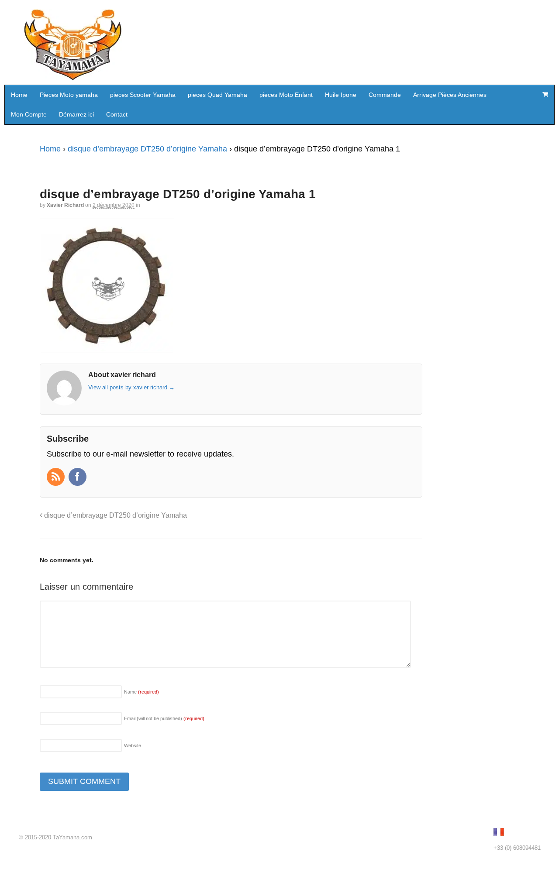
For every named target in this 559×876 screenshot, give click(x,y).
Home (19, 94)
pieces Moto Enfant (286, 94)
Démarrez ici (76, 114)
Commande (385, 94)
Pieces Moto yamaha (69, 94)
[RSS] (56, 477)
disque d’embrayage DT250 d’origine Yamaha (147, 148)
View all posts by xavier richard (131, 387)
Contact (117, 114)
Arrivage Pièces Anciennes (450, 94)
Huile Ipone (340, 94)
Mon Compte (29, 114)
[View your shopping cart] (545, 94)
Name (141, 691)
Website (132, 745)
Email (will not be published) (164, 718)
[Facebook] (78, 477)
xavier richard (65, 205)
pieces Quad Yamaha (217, 94)
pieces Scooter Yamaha (143, 94)
